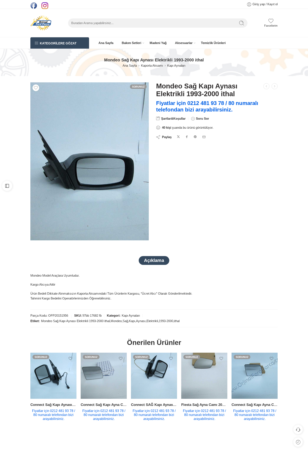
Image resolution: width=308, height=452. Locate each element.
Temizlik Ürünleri (213, 43)
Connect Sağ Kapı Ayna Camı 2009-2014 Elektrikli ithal (255, 405)
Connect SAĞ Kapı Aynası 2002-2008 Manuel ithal (154, 405)
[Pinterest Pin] (195, 137)
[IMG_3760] (89, 161)
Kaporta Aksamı (152, 65)
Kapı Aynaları (176, 65)
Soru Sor (202, 118)
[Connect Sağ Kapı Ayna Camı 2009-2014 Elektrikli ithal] (255, 376)
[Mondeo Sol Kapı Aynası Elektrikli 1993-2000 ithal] (275, 86)
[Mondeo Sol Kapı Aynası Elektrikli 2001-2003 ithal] (266, 86)
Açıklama (154, 260)
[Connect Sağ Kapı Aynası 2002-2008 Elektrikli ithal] (53, 376)
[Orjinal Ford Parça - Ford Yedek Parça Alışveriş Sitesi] (40, 23)
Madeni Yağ (158, 43)
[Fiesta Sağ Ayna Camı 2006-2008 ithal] (204, 376)
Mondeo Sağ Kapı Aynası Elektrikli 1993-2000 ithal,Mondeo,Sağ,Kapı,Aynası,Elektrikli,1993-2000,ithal (110, 321)
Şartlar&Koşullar (173, 118)
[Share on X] (178, 137)
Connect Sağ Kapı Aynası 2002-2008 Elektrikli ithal (53, 405)
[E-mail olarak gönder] (204, 137)
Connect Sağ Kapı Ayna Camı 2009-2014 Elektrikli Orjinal (104, 405)
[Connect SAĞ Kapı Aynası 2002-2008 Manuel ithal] (154, 376)
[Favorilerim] (35, 87)
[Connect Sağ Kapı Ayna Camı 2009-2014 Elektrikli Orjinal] (104, 376)
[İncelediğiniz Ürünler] (298, 442)
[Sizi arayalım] (298, 429)
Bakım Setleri (131, 43)
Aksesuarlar (184, 43)
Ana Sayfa (105, 43)
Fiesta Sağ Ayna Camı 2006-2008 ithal (204, 405)
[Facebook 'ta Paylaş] (186, 137)
